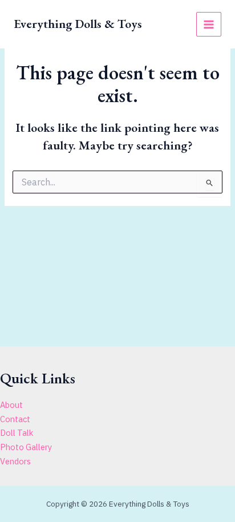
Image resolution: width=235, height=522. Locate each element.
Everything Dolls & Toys (78, 23)
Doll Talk (16, 432)
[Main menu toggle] (208, 24)
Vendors (15, 461)
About (11, 404)
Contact (15, 419)
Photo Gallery (26, 447)
